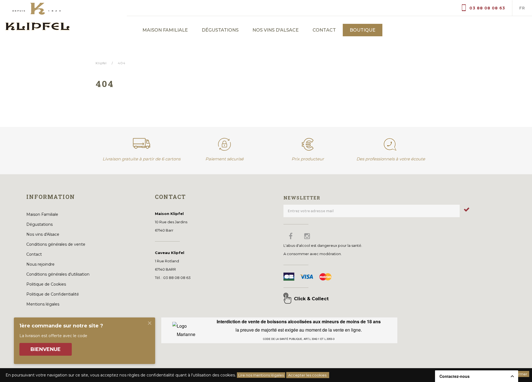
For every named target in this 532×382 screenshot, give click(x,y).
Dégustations (220, 30)
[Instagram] (307, 236)
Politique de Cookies (46, 284)
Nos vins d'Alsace (275, 30)
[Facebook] (290, 236)
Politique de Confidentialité (52, 294)
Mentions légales (42, 304)
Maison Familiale (165, 30)
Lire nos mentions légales (261, 375)
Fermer (520, 374)
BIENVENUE (45, 349)
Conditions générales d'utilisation (57, 274)
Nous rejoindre (40, 264)
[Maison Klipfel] (63, 15)
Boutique (362, 30)
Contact (324, 30)
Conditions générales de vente (55, 244)
